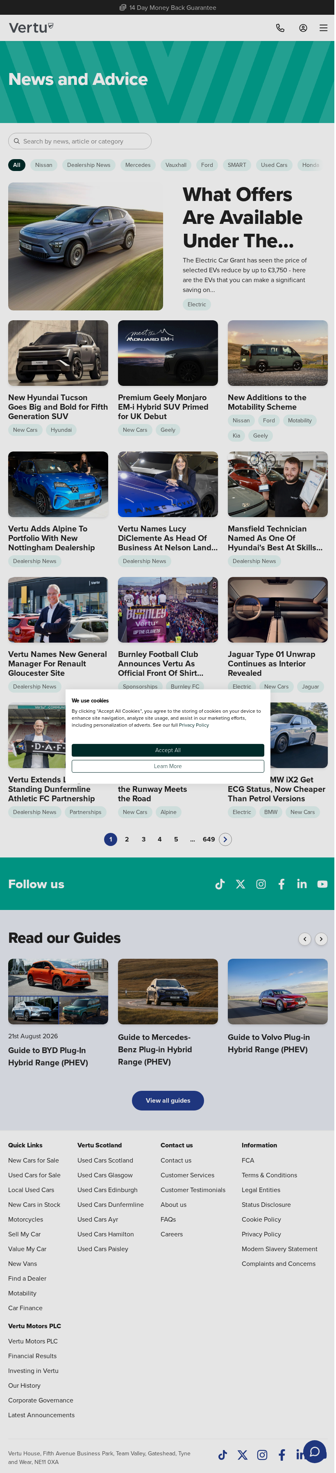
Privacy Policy (194, 724)
